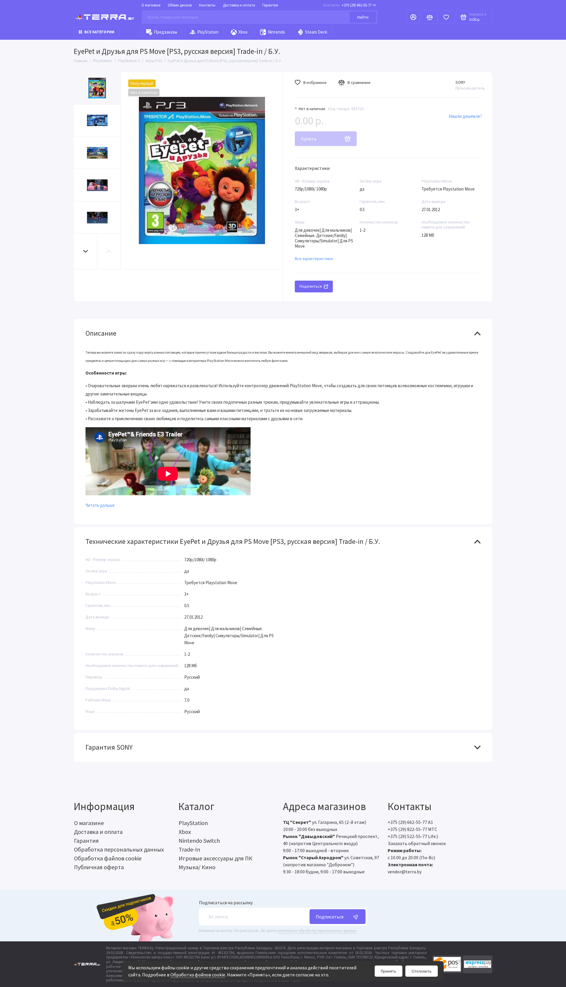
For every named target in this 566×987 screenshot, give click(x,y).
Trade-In (189, 849)
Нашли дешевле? (465, 116)
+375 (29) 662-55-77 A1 (410, 822)
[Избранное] (446, 17)
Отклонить (422, 971)
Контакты (207, 5)
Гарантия (270, 5)
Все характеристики (314, 258)
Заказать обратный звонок (417, 843)
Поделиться (311, 286)
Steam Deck (316, 32)
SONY (460, 82)
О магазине (151, 5)
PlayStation (207, 32)
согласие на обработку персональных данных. (317, 930)
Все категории (99, 31)
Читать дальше (100, 505)
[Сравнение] (429, 17)
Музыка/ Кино (197, 867)
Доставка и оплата (239, 5)
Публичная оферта (99, 867)
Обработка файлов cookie (197, 975)
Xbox (243, 32)
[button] (85, 251)
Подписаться (329, 917)
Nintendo (276, 32)
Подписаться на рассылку (226, 902)
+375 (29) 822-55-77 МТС (412, 829)
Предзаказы (165, 32)
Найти (362, 17)
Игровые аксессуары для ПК (215, 858)
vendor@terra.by (405, 872)
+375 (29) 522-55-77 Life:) (413, 836)
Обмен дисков (180, 5)
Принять (388, 971)
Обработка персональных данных (119, 849)
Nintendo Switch (199, 840)
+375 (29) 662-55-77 (347, 5)
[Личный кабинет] (413, 17)
